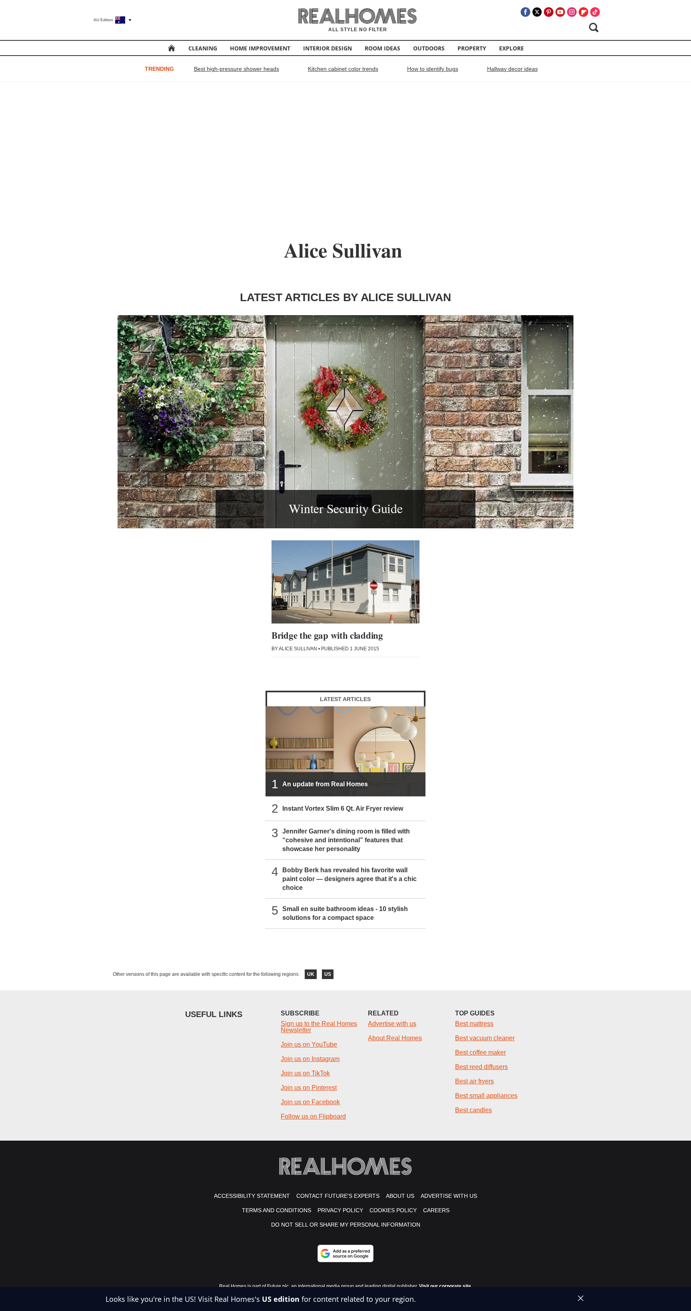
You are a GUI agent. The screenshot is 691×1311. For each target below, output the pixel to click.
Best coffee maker (480, 1052)
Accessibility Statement (252, 1196)
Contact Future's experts (337, 1196)
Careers (436, 1210)
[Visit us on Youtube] (560, 12)
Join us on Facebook (310, 1102)
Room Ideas (382, 48)
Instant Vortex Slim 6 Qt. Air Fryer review (342, 808)
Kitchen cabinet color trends (343, 69)
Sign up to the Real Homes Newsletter (319, 1026)
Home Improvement (260, 48)
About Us (400, 1196)
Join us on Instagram (310, 1058)
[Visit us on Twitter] (537, 12)
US (327, 974)
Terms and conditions (276, 1210)
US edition (281, 1299)
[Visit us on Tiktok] (595, 12)
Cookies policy (393, 1210)
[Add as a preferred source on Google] (345, 1253)
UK (310, 974)
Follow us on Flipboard (313, 1116)
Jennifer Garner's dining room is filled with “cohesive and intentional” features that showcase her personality (346, 840)
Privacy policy (340, 1210)
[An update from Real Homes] (345, 751)
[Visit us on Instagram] (572, 12)
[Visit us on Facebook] (525, 12)
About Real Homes (395, 1038)
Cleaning (202, 48)
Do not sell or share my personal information (345, 1224)
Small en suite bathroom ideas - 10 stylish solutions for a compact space (345, 913)
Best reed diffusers (481, 1066)
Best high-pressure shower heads (236, 69)
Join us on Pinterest (309, 1087)
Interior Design (327, 48)
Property (471, 48)
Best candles (473, 1110)
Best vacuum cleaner (485, 1038)
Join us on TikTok (305, 1073)
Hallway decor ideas (512, 69)
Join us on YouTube (309, 1044)
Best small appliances (486, 1095)
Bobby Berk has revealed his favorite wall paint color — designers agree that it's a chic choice (349, 879)
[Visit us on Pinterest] (548, 12)
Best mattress (474, 1023)
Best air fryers (474, 1081)
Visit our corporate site (445, 1286)
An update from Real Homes (325, 784)
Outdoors (429, 48)
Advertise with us (392, 1023)
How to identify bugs (432, 69)
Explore (511, 48)
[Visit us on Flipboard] (583, 12)
